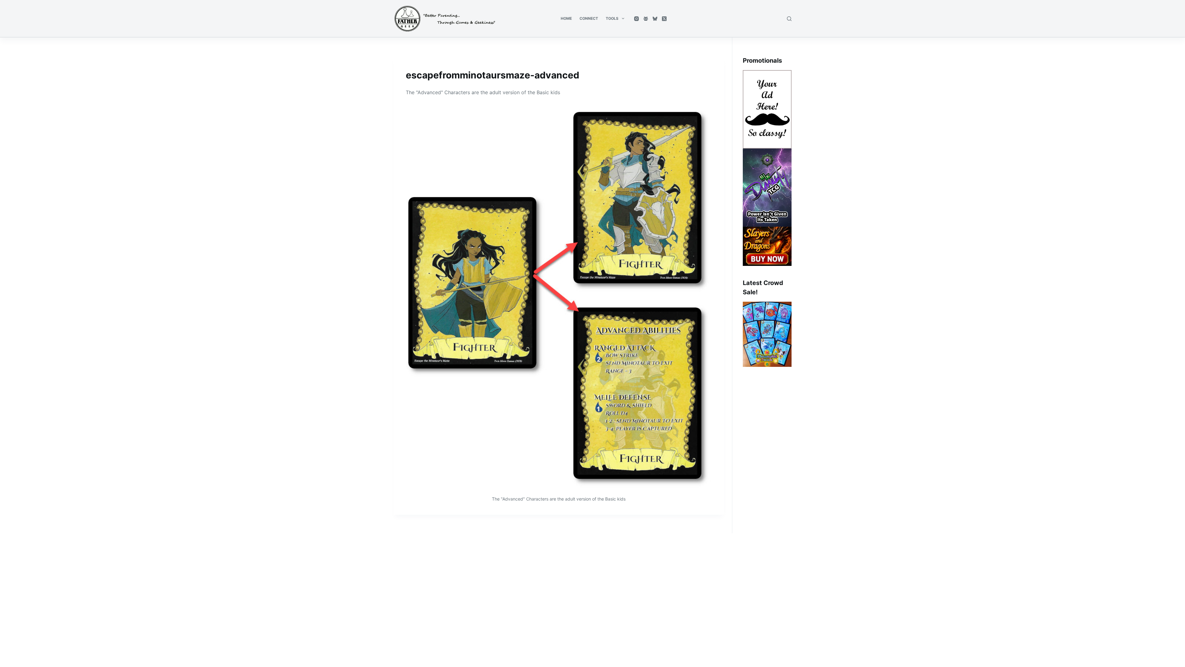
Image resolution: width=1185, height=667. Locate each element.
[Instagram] (636, 18)
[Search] (789, 18)
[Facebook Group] (645, 18)
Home (566, 18)
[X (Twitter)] (664, 18)
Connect (589, 18)
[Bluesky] (655, 18)
